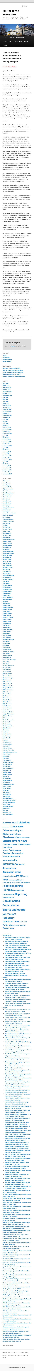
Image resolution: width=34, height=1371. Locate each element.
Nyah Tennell (6, 738)
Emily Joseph (7, 577)
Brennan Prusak (7, 529)
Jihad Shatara (7, 623)
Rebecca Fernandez (8, 750)
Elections (19, 837)
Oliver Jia (5, 740)
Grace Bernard (7, 593)
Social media (11, 905)
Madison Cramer (7, 676)
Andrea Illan (6, 511)
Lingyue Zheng (7, 668)
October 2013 (6, 472)
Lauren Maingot (7, 655)
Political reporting (13, 885)
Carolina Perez (7, 535)
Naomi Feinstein (7, 708)
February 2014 (7, 466)
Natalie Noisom (7, 710)
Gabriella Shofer (7, 589)
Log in (4, 355)
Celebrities (23, 822)
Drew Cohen (6, 569)
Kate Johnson (7, 637)
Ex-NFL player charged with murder (13, 372)
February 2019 (7, 387)
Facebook (5, 850)
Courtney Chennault (8, 553)
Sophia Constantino (8, 784)
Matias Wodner (7, 682)
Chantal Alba (6, 537)
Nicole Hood (6, 722)
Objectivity (20, 880)
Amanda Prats (7, 501)
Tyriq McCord (6, 792)
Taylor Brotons (7, 788)
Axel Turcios (6, 523)
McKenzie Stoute (7, 686)
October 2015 (6, 444)
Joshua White (6, 627)
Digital (21, 831)
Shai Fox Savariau (8, 768)
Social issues (11, 901)
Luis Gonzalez (7, 672)
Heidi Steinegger (7, 599)
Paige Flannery (7, 742)
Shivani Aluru (7, 778)
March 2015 (6, 450)
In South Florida (18, 41)
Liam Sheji (6, 664)
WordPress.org (7, 361)
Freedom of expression (13, 853)
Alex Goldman (7, 491)
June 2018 (5, 397)
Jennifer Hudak (7, 621)
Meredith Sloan (7, 694)
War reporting (21, 925)
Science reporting (8, 897)
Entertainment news (15, 840)
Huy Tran (5, 601)
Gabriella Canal (7, 587)
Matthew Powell (7, 684)
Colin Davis (6, 549)
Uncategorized (7, 794)
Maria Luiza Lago (8, 678)
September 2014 (7, 460)
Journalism (9, 868)
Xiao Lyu (5, 810)
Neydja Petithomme (8, 714)
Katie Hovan (6, 641)
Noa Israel (5, 732)
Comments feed (7, 359)
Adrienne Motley (7, 487)
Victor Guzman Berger (9, 800)
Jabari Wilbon (7, 615)
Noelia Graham (7, 734)
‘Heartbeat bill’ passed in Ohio (11, 368)
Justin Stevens (7, 631)
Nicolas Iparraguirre (8, 720)
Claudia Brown (7, 547)
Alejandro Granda (8, 489)
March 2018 (6, 403)
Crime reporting (11, 830)
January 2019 (6, 389)
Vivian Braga (6, 804)
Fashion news (15, 850)
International (11, 864)
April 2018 (5, 401)
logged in (13, 346)
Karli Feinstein (7, 635)
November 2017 (7, 411)
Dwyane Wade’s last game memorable (14, 376)
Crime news (17, 826)
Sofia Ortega (6, 782)
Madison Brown (7, 674)
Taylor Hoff (6, 790)
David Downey (7, 563)
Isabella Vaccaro (7, 609)
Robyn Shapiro (7, 754)
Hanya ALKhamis (8, 597)
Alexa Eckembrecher (9, 493)
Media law (25, 876)
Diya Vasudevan (7, 565)
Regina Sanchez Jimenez (10, 752)
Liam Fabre (6, 662)
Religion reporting (9, 894)
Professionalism (18, 890)
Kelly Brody (6, 645)
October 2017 (6, 413)
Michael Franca (7, 698)
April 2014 (5, 462)
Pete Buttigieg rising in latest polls (13, 370)
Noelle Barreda (7, 736)
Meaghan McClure (8, 688)
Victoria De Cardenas (9, 802)
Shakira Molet (7, 770)
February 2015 (7, 452)
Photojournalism (16, 883)
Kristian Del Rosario (8, 651)
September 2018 (7, 395)
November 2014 (7, 456)
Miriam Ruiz (6, 702)
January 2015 (6, 454)
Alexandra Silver (7, 495)
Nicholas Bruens (7, 716)
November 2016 (7, 430)
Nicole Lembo (7, 724)
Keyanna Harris (7, 649)
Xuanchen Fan (7, 812)
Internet (21, 864)
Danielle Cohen (7, 559)
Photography (7, 883)
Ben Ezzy (5, 525)
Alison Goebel (7, 497)
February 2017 (7, 428)
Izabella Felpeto (7, 613)
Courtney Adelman (8, 551)
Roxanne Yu (6, 756)
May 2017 (5, 422)
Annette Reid (6, 517)
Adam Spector (7, 485)
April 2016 (5, 436)
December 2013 (7, 468)
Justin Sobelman (7, 629)
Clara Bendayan (7, 545)
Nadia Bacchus (7, 706)
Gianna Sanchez (7, 591)
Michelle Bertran (7, 700)
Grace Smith (6, 595)
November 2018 (7, 391)
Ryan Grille (6, 758)
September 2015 (7, 446)
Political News (25, 883)
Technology (9, 917)
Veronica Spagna (7, 798)
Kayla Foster (6, 643)
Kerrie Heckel (6, 647)
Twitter (5, 925)
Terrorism (23, 922)
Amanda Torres (7, 503)
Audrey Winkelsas (8, 519)
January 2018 (6, 407)
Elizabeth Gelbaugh (8, 575)
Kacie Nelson (6, 633)
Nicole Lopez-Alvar (8, 726)
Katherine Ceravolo (8, 639)
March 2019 (6, 385)
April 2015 (5, 448)
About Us (11, 37)
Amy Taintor (6, 505)
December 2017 (7, 409)
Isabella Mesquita (8, 607)
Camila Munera (7, 533)
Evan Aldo (6, 581)
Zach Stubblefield (8, 814)
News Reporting (13, 880)
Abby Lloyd (6, 481)
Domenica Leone (7, 567)
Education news (9, 837)
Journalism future (9, 876)
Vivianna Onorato (8, 806)
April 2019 (5, 383)
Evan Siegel (6, 583)
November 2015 (7, 442)
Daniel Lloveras (7, 555)
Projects (5, 45)
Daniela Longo (7, 557)
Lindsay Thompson (8, 666)
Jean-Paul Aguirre (8, 617)
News (5, 879)
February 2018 (7, 405)
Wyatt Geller (6, 808)
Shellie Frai (6, 776)
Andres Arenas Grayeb (9, 513)
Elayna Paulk (6, 573)
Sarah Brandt (6, 766)
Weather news (8, 928)
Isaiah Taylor (6, 611)
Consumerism (6, 827)
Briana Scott (6, 531)
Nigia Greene (6, 728)
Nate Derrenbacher (8, 712)
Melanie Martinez (7, 690)
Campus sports (7, 41)
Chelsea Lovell (7, 541)
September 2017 (7, 415)
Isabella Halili (6, 605)
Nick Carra (6, 718)
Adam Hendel (6, 483)
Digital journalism (12, 833)
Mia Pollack (6, 696)
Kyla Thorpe (6, 653)
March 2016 (6, 438)
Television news (11, 921)
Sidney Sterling (7, 780)
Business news (10, 822)
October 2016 (6, 432)
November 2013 (7, 470)
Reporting (21, 894)
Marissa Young (7, 680)
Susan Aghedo (7, 786)
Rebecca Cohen (7, 748)
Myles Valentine (7, 704)
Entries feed (6, 357)
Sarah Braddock (7, 764)
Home (4, 37)
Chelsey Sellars (7, 543)
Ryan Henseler (7, 760)
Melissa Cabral (7, 692)
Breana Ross (6, 527)
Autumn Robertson (8, 521)
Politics (7, 889)
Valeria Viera (6, 796)
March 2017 (6, 426)
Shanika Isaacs (7, 772)
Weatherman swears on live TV (12, 374)
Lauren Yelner (7, 657)
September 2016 (7, 434)
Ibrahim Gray (6, 603)
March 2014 (6, 464)
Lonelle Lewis (7, 670)
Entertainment (26, 837)
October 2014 (6, 458)
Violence (13, 924)
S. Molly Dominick (8, 762)
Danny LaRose (7, 561)
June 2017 (5, 420)
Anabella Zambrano (8, 507)
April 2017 (5, 424)
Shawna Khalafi (7, 774)
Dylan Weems (6, 571)
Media (19, 875)
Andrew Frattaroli (8, 515)
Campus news (20, 37)
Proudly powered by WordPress (17, 1367)
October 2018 (6, 393)
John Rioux (6, 625)
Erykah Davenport (8, 579)
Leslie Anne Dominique (9, 660)
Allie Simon (6, 499)
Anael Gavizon (7, 509)
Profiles (26, 41)
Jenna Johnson (7, 619)
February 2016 (7, 440)
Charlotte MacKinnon (9, 539)
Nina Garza (6, 730)
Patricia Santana (7, 744)
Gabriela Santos (7, 585)
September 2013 (7, 474)
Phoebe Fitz (6, 746)
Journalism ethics (12, 871)
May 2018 (5, 399)
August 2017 (6, 417)
